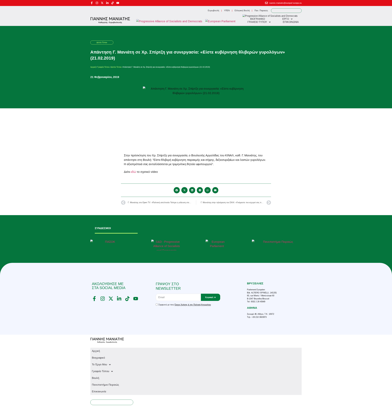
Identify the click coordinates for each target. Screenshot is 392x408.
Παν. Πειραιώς (261, 10)
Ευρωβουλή (213, 10)
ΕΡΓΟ (285, 19)
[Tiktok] (112, 3)
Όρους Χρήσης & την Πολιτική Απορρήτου (193, 305)
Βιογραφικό (98, 357)
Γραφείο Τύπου (103, 67)
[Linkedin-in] (107, 3)
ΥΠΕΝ (227, 10)
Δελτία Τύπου (101, 42)
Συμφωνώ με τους (184, 305)
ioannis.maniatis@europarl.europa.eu (285, 3)
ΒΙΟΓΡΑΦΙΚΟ (257, 19)
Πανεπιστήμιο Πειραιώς (105, 384)
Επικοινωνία (99, 391)
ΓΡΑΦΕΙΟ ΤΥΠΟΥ (257, 22)
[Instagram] (97, 3)
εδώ (133, 171)
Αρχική (93, 67)
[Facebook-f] (91, 3)
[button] (177, 190)
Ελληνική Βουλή (242, 10)
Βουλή (95, 378)
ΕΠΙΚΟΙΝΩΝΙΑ (291, 22)
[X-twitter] (102, 3)
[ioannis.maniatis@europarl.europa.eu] (266, 3)
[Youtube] (117, 3)
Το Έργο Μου (99, 364)
